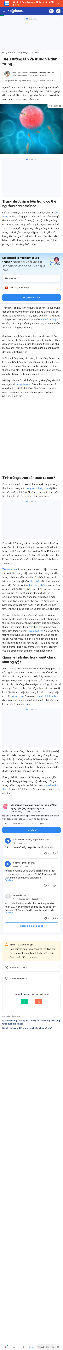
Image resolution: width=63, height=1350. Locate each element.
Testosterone (9, 569)
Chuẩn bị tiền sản (41, 52)
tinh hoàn (35, 581)
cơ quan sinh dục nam (38, 488)
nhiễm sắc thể (35, 630)
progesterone (23, 384)
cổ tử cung (17, 696)
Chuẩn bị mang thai (22, 52)
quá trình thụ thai (48, 696)
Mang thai (6, 52)
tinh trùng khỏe (37, 585)
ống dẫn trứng (48, 319)
